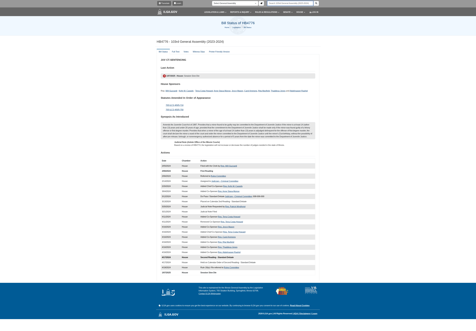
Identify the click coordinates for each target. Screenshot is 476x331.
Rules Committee (218, 176)
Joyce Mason (237, 91)
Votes (186, 52)
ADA (296, 314)
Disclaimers (304, 314)
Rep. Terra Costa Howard (229, 217)
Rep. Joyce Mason (226, 227)
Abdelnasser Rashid (299, 91)
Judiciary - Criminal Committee (224, 181)
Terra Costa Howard (204, 91)
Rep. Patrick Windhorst (235, 207)
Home (227, 27)
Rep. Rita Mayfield (226, 242)
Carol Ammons (250, 91)
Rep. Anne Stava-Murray (228, 191)
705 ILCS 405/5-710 (174, 105)
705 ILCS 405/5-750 (174, 110)
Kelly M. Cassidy (186, 91)
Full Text (175, 52)
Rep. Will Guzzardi (229, 166)
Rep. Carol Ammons (227, 237)
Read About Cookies (300, 305)
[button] (213, 12)
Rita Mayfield (264, 91)
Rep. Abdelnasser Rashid (229, 252)
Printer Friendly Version (219, 52)
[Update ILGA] (261, 3)
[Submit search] (316, 3)
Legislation (236, 27)
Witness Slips (199, 52)
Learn (314, 314)
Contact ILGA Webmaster (210, 294)
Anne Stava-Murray (222, 91)
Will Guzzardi (171, 91)
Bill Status (163, 52)
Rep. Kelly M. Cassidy (233, 186)
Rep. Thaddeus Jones (227, 247)
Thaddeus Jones (278, 91)
